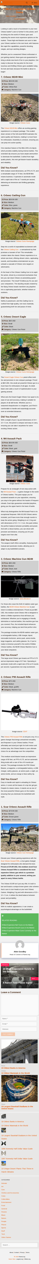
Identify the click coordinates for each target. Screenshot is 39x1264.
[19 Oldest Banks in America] (19, 1062)
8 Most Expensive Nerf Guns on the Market (17, 925)
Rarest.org (22, 1256)
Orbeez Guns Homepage (25, 241)
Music (3, 1215)
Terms (27, 1252)
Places (3, 1065)
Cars (3, 1190)
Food (3, 1205)
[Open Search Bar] (27, 3)
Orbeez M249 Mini (10, 128)
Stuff (3, 1231)
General (4, 1209)
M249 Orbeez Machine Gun (19, 607)
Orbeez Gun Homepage (25, 853)
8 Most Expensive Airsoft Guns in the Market (18, 928)
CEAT (25, 731)
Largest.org (19, 1259)
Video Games (6, 1237)
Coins (3, 1196)
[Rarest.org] (7, 3)
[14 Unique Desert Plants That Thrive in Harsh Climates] (3, 1164)
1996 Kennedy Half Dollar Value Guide (17, 1149)
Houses (4, 1212)
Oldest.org (27, 1259)
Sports (3, 1228)
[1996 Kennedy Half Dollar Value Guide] (3, 1144)
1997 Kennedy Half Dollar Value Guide (17, 1159)
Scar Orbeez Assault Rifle (10, 861)
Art (2, 1186)
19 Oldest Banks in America (13, 1068)
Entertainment (19, 19)
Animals (3, 1071)
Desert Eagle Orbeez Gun (13, 377)
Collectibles (5, 1199)
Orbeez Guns (25, 123)
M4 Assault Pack (10, 492)
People (3, 1221)
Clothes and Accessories (10, 1193)
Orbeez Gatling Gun (11, 249)
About (11, 1252)
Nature (3, 1218)
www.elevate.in (25, 599)
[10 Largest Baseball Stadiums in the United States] (19, 1100)
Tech (3, 1234)
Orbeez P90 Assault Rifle (13, 737)
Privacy (22, 1252)
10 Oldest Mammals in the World (15, 1073)
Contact (16, 1252)
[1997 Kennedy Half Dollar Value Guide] (3, 1154)
